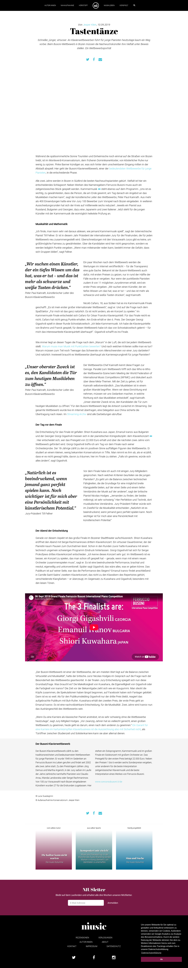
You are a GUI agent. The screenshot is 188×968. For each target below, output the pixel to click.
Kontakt (71, 946)
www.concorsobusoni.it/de (108, 781)
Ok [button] (161, 959)
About (105, 942)
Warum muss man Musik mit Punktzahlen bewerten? (71, 346)
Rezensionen (82, 937)
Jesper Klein (89, 24)
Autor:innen (50, 5)
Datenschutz (114, 946)
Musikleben (109, 5)
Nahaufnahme (67, 5)
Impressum (91, 946)
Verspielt (123, 5)
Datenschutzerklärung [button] (151, 953)
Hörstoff (83, 5)
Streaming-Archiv (76, 414)
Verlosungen (105, 937)
